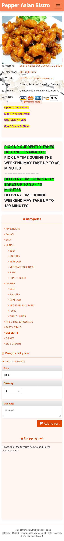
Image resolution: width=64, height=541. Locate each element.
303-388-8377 (28, 71)
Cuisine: (8, 90)
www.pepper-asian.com (32, 533)
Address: (9, 65)
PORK (13, 272)
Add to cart (51, 423)
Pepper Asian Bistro (26, 5)
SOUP (9, 239)
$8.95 (7, 374)
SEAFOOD (15, 261)
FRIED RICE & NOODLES (19, 321)
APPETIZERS (13, 228)
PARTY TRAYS (14, 327)
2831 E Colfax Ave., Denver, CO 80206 (41, 65)
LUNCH (10, 245)
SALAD (10, 234)
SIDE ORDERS (13, 343)
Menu (7, 361)
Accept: (8, 96)
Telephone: (10, 72)
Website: (9, 78)
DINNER (10, 283)
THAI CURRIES (18, 277)
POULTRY (15, 256)
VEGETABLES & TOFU (22, 267)
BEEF (12, 250)
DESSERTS (12, 332)
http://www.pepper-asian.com (36, 78)
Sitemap (6, 533)
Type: (7, 84)
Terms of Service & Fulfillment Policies (32, 530)
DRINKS (10, 338)
